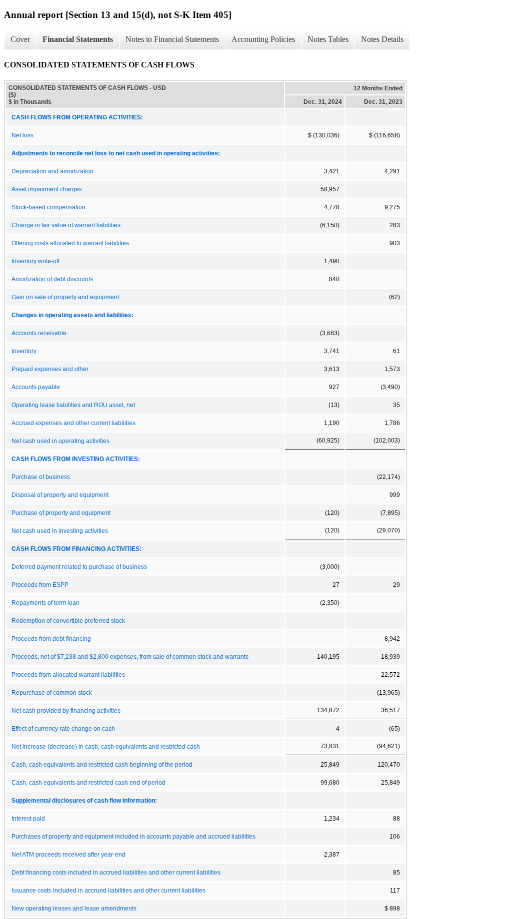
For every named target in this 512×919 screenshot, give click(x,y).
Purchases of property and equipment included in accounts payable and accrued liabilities (134, 837)
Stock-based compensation (49, 207)
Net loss (23, 135)
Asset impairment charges (47, 189)
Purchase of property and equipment (61, 513)
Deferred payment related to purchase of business (79, 567)
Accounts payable (36, 387)
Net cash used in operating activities (61, 441)
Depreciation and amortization (53, 171)
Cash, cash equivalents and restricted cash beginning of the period (102, 765)
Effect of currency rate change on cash (63, 729)
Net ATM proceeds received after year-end (69, 855)
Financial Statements (77, 39)
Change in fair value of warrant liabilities (66, 225)
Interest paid (28, 819)
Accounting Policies (263, 39)
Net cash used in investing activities (60, 531)
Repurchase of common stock (52, 693)
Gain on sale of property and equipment (65, 297)
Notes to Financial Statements (172, 39)
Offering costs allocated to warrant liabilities (70, 243)
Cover (20, 39)
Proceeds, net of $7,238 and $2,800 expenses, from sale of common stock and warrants (130, 657)
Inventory (24, 351)
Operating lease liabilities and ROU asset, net (73, 405)
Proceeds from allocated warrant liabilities (68, 675)
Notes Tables (328, 39)
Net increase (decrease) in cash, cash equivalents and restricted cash (106, 747)
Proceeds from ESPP (40, 585)
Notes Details (382, 39)
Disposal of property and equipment (60, 495)
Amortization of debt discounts (52, 279)
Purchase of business (41, 477)
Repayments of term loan (46, 603)
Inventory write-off (36, 261)
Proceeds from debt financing (51, 639)
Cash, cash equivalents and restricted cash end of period (89, 783)
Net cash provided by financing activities (66, 711)
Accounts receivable (39, 333)
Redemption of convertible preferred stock (68, 621)
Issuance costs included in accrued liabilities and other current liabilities (109, 891)
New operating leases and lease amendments (74, 909)
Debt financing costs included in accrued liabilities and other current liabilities (116, 873)
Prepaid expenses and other (50, 369)
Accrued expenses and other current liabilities (74, 423)
